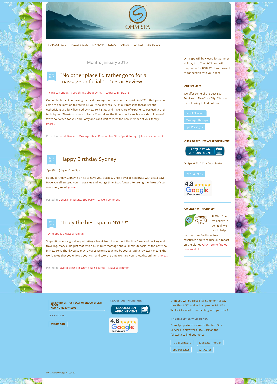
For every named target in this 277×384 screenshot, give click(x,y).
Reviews (111, 44)
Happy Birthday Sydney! (89, 158)
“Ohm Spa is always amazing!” (66, 233)
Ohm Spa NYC (63, 372)
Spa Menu (98, 44)
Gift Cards (205, 349)
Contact (138, 44)
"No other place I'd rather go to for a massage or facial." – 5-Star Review (103, 78)
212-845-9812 (154, 44)
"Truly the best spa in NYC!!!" (94, 222)
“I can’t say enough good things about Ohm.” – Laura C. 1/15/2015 (88, 92)
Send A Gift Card (57, 44)
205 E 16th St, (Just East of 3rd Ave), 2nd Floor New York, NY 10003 (76, 305)
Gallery (124, 44)
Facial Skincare (79, 44)
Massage (84, 136)
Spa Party (89, 199)
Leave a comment (152, 136)
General (64, 199)
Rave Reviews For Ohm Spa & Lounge (114, 136)
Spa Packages (194, 127)
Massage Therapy (197, 120)
